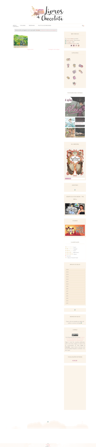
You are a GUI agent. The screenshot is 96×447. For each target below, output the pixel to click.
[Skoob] (74, 46)
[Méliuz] (75, 310)
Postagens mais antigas (53, 49)
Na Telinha (74, 66)
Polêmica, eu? (81, 72)
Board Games (81, 66)
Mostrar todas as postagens (48, 30)
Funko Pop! (81, 84)
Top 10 (74, 84)
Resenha (74, 60)
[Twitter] (71, 46)
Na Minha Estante (81, 78)
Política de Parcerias (44, 25)
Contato (15, 26)
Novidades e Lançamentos (74, 72)
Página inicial (30, 49)
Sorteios (81, 60)
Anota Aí (68, 78)
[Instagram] (79, 46)
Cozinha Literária (68, 72)
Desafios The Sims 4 (68, 84)
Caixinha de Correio (68, 60)
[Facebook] (76, 46)
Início (15, 25)
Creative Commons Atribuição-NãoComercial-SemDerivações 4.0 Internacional (75, 339)
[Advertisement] (75, 387)
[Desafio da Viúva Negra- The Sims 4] (75, 214)
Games (68, 66)
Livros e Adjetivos (74, 78)
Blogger (50, 446)
